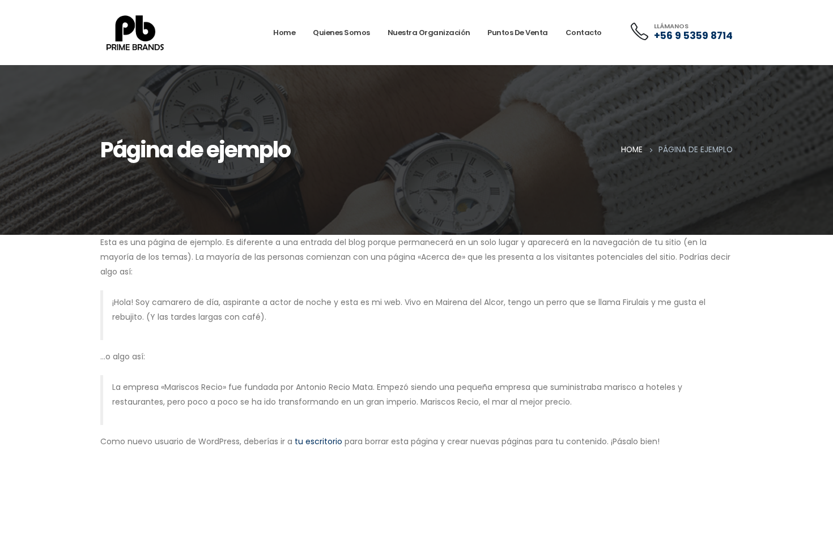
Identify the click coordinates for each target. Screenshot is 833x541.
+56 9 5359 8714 (693, 35)
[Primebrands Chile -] (135, 33)
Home (284, 32)
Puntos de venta (517, 32)
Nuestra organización (429, 32)
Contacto (584, 32)
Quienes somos (341, 32)
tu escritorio (318, 441)
